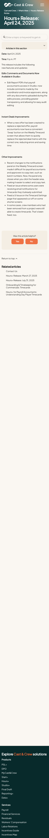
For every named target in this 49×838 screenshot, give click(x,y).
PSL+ (4, 764)
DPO (4, 768)
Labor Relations (10, 826)
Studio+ (6, 785)
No (31, 241)
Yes (17, 241)
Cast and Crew (10, 10)
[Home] (19, 5)
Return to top (8, 258)
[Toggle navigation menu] (42, 5)
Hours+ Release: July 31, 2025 (20, 280)
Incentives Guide (10, 830)
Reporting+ (7, 793)
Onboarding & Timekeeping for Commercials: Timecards (21, 286)
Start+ (5, 777)
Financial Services (11, 813)
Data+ (5, 797)
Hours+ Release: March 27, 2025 (21, 275)
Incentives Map (9, 834)
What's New (23, 10)
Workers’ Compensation (14, 822)
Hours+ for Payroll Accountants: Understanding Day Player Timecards (24, 293)
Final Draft (7, 789)
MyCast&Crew (9, 772)
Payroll (5, 809)
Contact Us (11, 271)
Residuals (7, 818)
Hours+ (5, 781)
